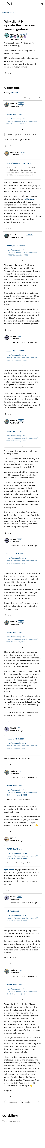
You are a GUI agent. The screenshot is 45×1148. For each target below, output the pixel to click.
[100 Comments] (18, 37)
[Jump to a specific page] (39, 98)
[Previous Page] (29, 98)
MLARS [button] (9, 114)
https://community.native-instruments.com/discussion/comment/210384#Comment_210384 (22, 792)
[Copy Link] (21, 39)
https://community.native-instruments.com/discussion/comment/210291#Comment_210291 (22, 560)
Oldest (14, 93)
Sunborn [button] (13, 104)
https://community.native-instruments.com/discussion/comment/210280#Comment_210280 (22, 438)
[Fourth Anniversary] (14, 37)
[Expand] (22, 129)
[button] (6, 35)
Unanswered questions (22, 1121)
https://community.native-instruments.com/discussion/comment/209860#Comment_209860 (22, 252)
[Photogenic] (11, 37)
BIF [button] (11, 838)
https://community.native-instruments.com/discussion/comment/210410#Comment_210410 (22, 991)
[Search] (37, 4)
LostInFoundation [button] (13, 163)
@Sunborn (29, 199)
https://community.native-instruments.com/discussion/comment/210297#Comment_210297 (22, 639)
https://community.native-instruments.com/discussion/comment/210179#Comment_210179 (22, 121)
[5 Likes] (21, 37)
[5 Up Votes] (25, 37)
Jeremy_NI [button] (14, 152)
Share (7, 73)
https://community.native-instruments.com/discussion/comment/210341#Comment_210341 (22, 745)
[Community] (9, 4)
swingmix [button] (14, 34)
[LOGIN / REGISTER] (41, 4)
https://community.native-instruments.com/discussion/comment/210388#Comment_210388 (22, 917)
